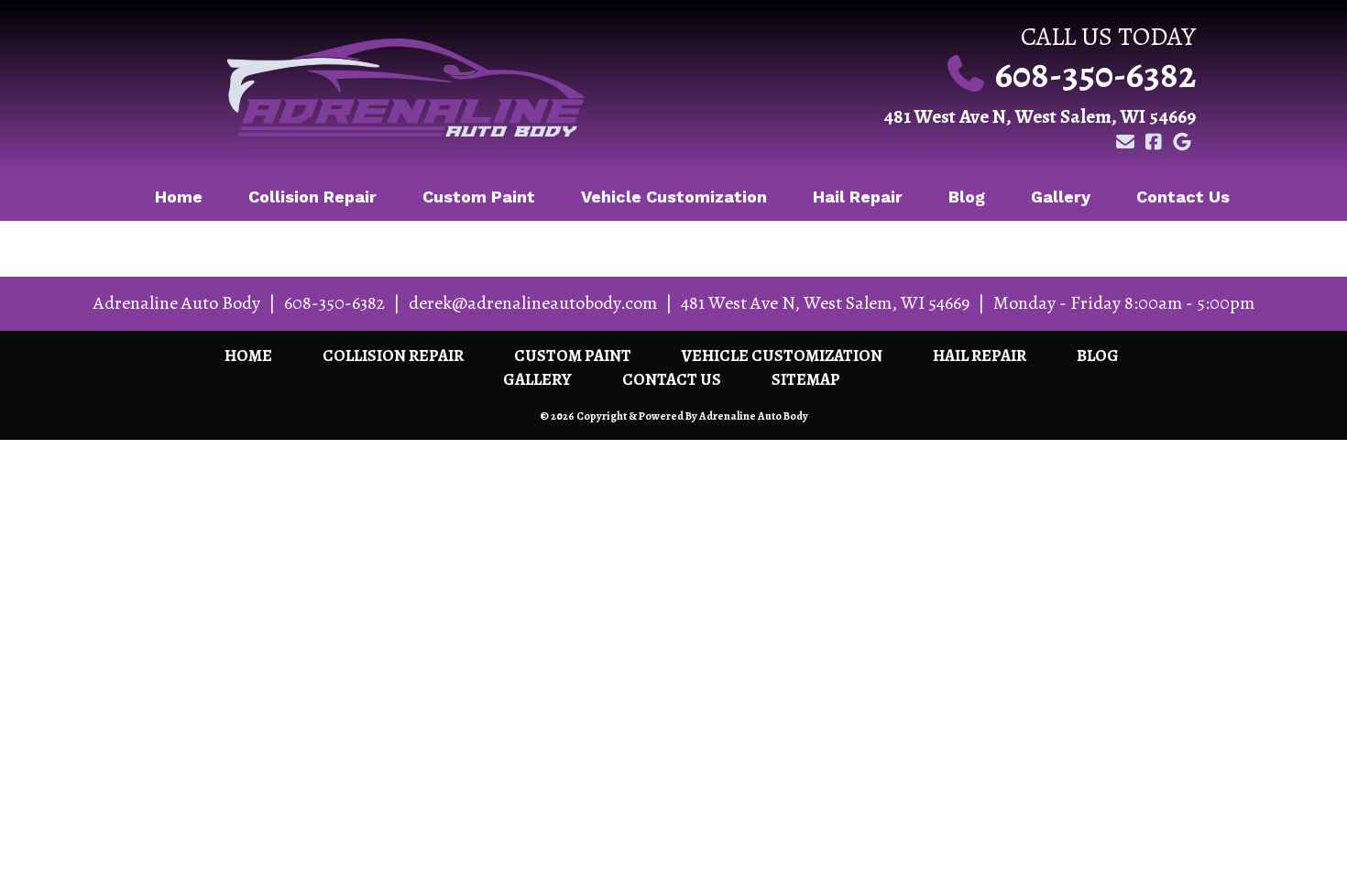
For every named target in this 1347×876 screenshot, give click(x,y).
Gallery (1060, 196)
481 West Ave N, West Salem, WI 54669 (1039, 116)
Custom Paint (478, 196)
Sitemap (806, 379)
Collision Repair (312, 196)
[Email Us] (1124, 142)
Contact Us (1183, 196)
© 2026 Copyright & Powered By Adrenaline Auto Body (674, 416)
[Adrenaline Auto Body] (405, 87)
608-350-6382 (1095, 74)
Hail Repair (858, 196)
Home (179, 196)
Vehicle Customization (674, 196)
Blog (966, 196)
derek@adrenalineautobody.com (533, 302)
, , (825, 302)
